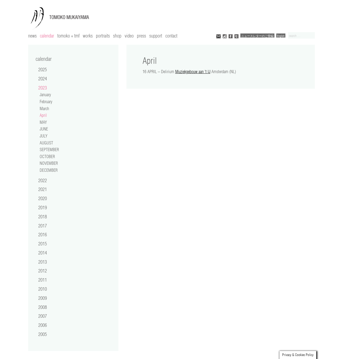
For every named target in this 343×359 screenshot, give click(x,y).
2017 (42, 226)
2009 (42, 298)
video (129, 36)
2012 (42, 271)
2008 (42, 307)
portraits (103, 36)
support (155, 36)
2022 (42, 180)
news (32, 36)
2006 (42, 325)
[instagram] (225, 35)
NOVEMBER (49, 163)
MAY (43, 122)
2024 (42, 78)
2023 (42, 88)
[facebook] (231, 35)
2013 (42, 262)
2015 (42, 243)
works (88, 36)
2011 (42, 280)
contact (171, 36)
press (141, 36)
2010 (42, 289)
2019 (42, 207)
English (281, 36)
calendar (47, 36)
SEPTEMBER (49, 149)
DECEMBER (49, 170)
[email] (218, 35)
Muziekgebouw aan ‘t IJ (192, 71)
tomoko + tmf (68, 36)
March (44, 108)
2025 (42, 69)
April (43, 115)
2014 (42, 253)
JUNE (44, 129)
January (45, 94)
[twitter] (236, 35)
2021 (42, 189)
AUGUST (46, 142)
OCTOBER (47, 156)
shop (117, 36)
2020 (42, 198)
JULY (43, 136)
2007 (42, 316)
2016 (42, 234)
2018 (42, 216)
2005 (42, 334)
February (46, 101)
